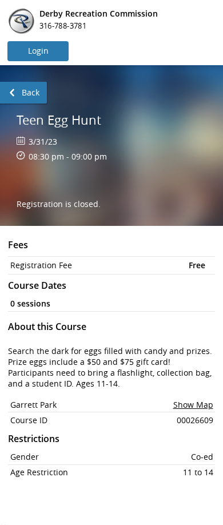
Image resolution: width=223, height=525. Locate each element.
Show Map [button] (193, 404)
